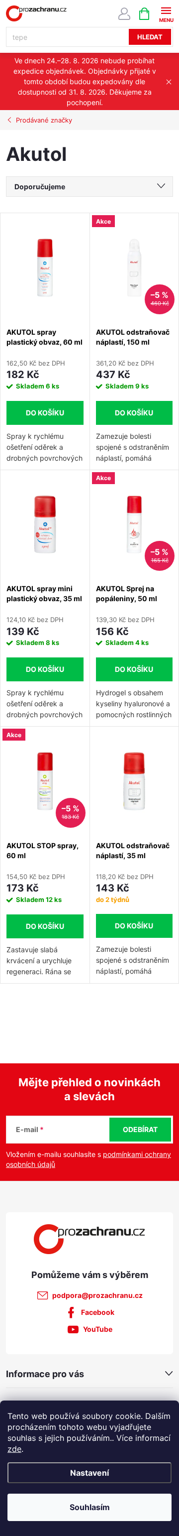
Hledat (150, 37)
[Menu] (166, 13)
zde (14, 1449)
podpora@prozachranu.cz (97, 1295)
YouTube (97, 1329)
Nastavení (89, 1473)
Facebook (97, 1312)
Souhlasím (90, 1507)
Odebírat (140, 1129)
